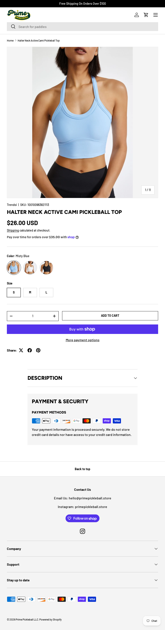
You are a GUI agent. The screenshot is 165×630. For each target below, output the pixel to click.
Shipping (13, 230)
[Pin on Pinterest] (38, 350)
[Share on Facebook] (29, 350)
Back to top (82, 469)
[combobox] (82, 26)
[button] (146, 15)
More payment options (82, 340)
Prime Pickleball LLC (27, 619)
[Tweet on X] (21, 350)
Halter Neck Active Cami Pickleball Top (39, 40)
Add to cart (110, 315)
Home (10, 40)
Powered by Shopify (50, 619)
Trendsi (12, 205)
